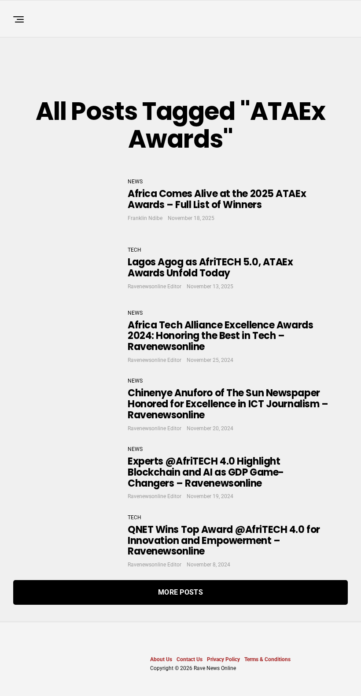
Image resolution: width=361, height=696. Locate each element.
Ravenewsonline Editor (154, 286)
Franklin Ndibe (145, 218)
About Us (161, 659)
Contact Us (190, 659)
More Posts (180, 592)
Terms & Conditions (267, 659)
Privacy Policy (223, 659)
